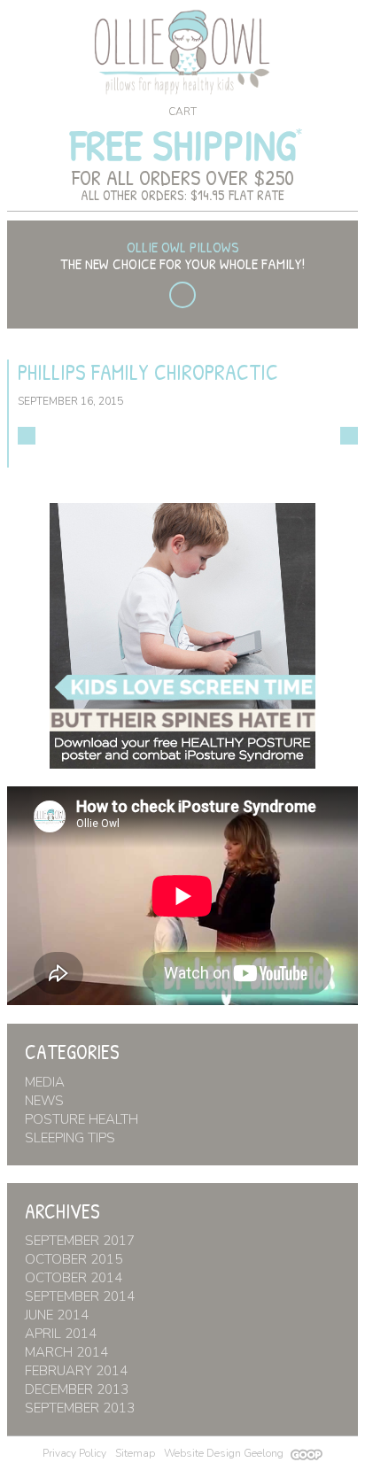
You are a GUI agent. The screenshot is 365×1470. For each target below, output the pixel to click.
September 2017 (80, 1241)
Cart (182, 111)
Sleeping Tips (70, 1138)
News (44, 1101)
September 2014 (80, 1296)
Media (45, 1082)
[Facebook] (182, 295)
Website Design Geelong (225, 1453)
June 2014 (57, 1315)
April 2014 (61, 1333)
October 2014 (73, 1278)
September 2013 (80, 1408)
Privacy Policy (74, 1453)
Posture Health (81, 1119)
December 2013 (76, 1389)
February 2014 (76, 1371)
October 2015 (73, 1259)
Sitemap (135, 1453)
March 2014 (66, 1352)
